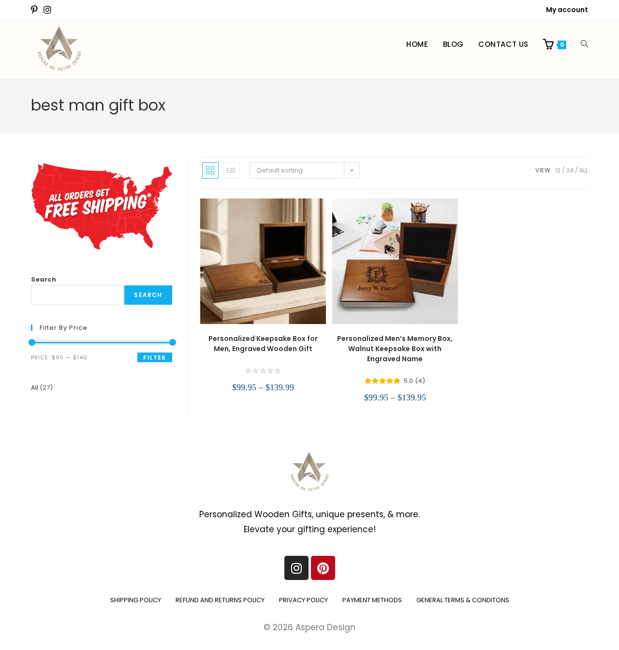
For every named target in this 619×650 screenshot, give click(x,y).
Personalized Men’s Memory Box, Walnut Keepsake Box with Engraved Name (395, 349)
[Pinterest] (323, 568)
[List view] (231, 170)
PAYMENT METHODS (372, 600)
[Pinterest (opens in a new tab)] (36, 10)
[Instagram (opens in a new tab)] (47, 10)
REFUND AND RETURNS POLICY (220, 600)
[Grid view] (210, 170)
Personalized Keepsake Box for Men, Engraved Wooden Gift (263, 343)
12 (557, 170)
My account (567, 9)
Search (43, 279)
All (583, 170)
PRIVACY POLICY (303, 600)
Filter (154, 357)
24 (570, 170)
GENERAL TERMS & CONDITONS (462, 600)
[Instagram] (296, 568)
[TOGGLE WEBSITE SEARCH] (584, 44)
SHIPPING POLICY (135, 600)
